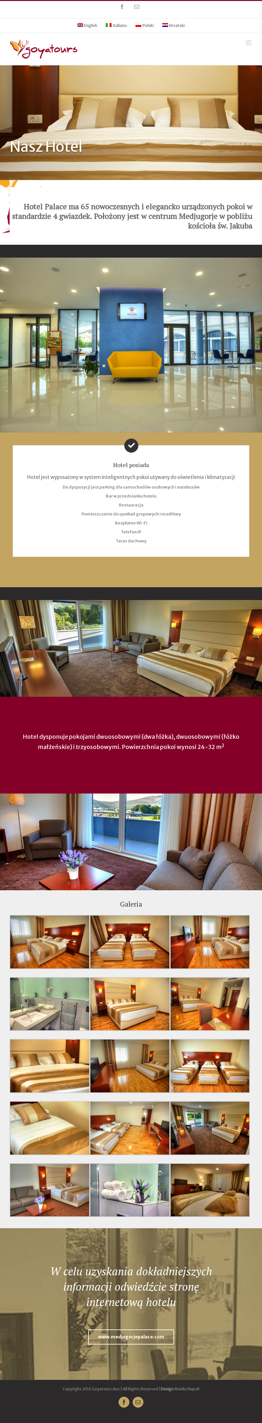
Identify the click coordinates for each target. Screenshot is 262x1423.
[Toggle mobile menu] (249, 42)
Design (167, 1388)
